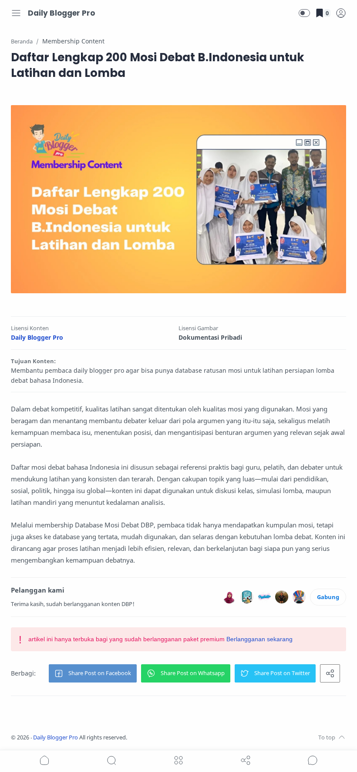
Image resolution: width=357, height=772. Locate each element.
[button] (304, 13)
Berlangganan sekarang (259, 639)
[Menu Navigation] (16, 13)
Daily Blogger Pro (61, 13)
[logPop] (341, 13)
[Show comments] (312, 760)
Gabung (328, 597)
